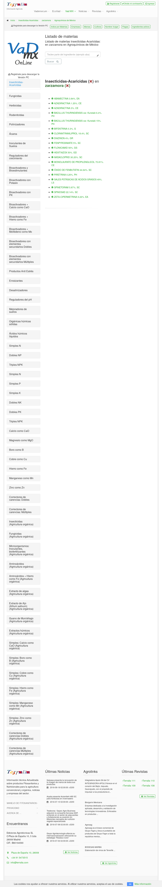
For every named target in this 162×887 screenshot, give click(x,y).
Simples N (15, 345)
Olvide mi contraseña (133, 3)
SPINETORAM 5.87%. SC (66, 187)
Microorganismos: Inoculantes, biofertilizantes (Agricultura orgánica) (21, 550)
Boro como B (16, 450)
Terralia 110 (149, 780)
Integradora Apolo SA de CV (97, 780)
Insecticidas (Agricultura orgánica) (21, 523)
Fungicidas (15, 96)
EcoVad (56, 11)
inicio (12, 20)
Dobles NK (15, 402)
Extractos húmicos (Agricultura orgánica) (21, 632)
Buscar (50, 61)
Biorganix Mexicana (93, 802)
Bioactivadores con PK (20, 193)
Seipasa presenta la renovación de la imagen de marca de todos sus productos (62, 782)
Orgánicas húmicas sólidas (20, 322)
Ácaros (13, 134)
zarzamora (46, 20)
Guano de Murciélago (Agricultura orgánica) (21, 619)
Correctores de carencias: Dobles (19, 498)
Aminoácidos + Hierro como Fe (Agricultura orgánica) (21, 578)
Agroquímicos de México (65, 20)
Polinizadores (17, 124)
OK (130, 884)
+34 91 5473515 (19, 857)
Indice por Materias (59, 26)
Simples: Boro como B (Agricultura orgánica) (20, 660)
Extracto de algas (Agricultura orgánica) (21, 592)
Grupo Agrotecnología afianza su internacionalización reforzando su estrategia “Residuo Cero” (61, 835)
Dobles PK (15, 412)
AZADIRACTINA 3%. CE (65, 108)
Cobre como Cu (18, 459)
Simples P (15, 383)
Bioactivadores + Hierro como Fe (18, 218)
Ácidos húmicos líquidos (18, 335)
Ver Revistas (149, 796)
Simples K (15, 393)
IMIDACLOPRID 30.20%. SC (67, 157)
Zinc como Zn (17, 487)
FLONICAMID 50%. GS (65, 147)
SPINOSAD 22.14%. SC (65, 192)
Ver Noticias (72, 852)
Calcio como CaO (19, 431)
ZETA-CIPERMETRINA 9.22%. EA (70, 196)
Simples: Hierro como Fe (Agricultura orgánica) (21, 690)
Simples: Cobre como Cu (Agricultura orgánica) (21, 675)
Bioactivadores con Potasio (20, 181)
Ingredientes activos (141, 26)
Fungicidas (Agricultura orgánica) (21, 535)
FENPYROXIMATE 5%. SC (67, 142)
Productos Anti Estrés (21, 271)
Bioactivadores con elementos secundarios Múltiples (21, 259)
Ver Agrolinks (110, 863)
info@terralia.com (19, 862)
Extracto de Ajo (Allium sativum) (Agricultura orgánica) (21, 606)
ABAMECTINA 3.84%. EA (66, 98)
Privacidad (13, 807)
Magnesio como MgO (21, 440)
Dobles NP (15, 355)
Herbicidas (15, 105)
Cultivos (97, 26)
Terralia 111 (129, 780)
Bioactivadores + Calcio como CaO (19, 206)
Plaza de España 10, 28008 (25, 852)
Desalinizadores (18, 290)
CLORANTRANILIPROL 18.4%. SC (71, 133)
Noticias (83, 11)
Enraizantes (16, 280)
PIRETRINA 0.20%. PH (65, 174)
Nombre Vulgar (111, 26)
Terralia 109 (129, 785)
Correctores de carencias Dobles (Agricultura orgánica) (21, 735)
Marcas (87, 26)
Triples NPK (16, 365)
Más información (143, 883)
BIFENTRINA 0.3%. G (64, 128)
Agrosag (88, 824)
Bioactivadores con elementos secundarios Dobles (20, 244)
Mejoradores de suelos (18, 310)
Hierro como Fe (18, 468)
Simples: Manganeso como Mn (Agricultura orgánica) (21, 705)
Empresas (75, 26)
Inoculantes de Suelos (17, 144)
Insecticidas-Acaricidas (28, 20)
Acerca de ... (14, 813)
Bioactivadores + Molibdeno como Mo (20, 230)
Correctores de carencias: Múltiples (20, 510)
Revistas (96, 11)
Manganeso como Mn (21, 478)
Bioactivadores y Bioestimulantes (18, 169)
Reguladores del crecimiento (18, 157)
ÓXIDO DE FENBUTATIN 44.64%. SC (72, 169)
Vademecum (40, 11)
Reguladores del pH (20, 299)
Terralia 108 (149, 785)
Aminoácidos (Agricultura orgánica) (21, 565)
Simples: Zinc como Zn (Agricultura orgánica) (20, 720)
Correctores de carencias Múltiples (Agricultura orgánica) (21, 750)
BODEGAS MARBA (93, 847)
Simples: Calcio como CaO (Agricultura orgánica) (21, 645)
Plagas (125, 26)
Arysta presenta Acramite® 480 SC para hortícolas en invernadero (62, 797)
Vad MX (69, 11)
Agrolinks (111, 11)
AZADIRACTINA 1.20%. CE (67, 103)
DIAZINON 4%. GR (63, 138)
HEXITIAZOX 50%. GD (65, 152)
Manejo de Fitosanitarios (22, 803)
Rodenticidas (16, 115)
